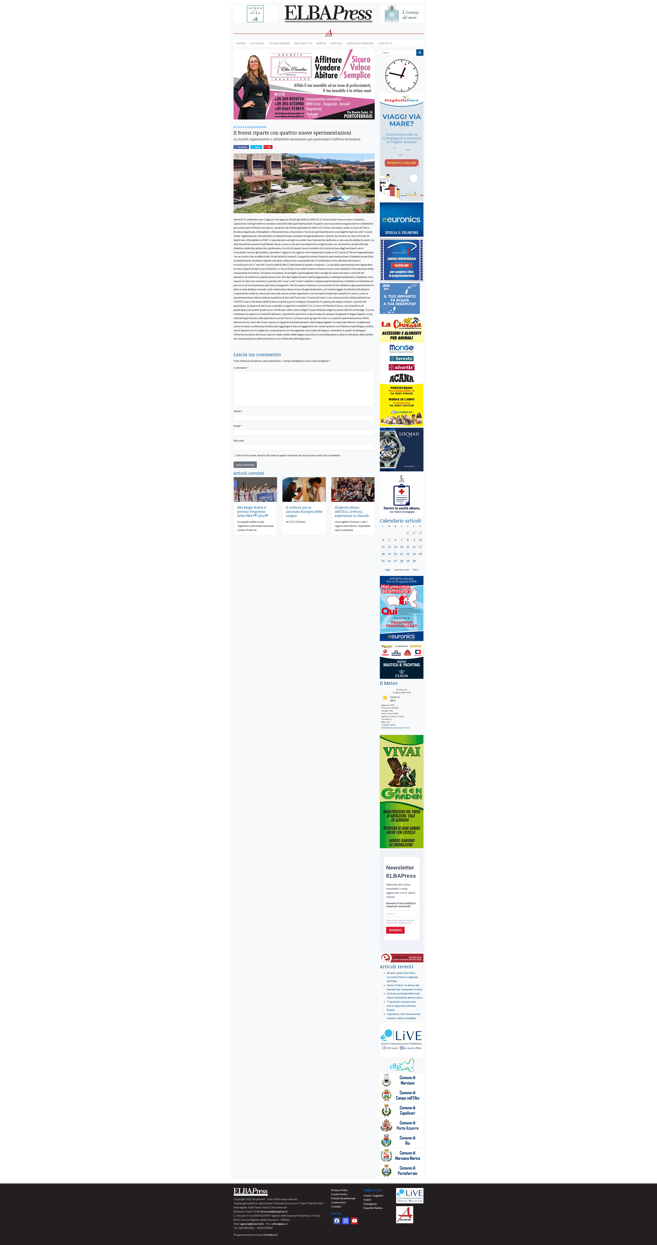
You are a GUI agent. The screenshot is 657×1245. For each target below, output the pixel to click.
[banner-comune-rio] (401, 1140)
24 (420, 553)
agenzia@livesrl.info (252, 1223)
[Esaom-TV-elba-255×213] (401, 661)
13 (395, 546)
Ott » (416, 569)
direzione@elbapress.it (273, 1211)
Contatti (385, 43)
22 (407, 553)
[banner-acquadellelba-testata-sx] (255, 14)
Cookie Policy (339, 1194)
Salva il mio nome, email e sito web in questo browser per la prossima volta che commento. (288, 455)
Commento (241, 367)
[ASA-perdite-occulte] (400, 298)
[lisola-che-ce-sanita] (401, 494)
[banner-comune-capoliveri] (401, 1110)
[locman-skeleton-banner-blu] (401, 449)
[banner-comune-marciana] (401, 1080)
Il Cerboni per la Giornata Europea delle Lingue (304, 511)
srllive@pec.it (279, 1223)
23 (414, 553)
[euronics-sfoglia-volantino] (401, 219)
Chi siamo (257, 43)
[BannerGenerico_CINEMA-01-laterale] (401, 260)
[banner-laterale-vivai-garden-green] (401, 791)
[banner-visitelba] (401, 1065)
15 (407, 546)
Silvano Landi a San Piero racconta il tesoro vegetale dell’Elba (402, 977)
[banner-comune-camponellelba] (401, 1095)
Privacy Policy (339, 1190)
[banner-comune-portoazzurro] (401, 1125)
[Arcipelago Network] (404, 1214)
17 (420, 546)
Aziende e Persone (360, 43)
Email (238, 425)
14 (401, 546)
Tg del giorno (279, 43)
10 (420, 539)
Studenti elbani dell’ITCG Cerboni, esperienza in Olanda (352, 511)
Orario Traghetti (373, 1195)
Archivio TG (303, 43)
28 (401, 560)
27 (395, 560)
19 (389, 553)
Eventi (367, 1199)
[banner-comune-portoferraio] (401, 1171)
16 (414, 546)
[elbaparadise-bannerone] (304, 84)
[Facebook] (336, 1220)
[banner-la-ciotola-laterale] (401, 371)
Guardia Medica (373, 1207)
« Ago (387, 569)
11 (383, 546)
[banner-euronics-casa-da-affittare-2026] (401, 608)
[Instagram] (345, 1220)
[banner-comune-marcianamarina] (401, 1156)
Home (241, 43)
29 (407, 560)
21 (401, 553)
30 (414, 560)
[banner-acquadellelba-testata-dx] (401, 14)
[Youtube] (354, 1220)
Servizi (321, 43)
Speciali (336, 43)
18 (383, 553)
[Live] (409, 1195)
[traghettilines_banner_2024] (401, 147)
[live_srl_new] (401, 1040)
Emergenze (370, 1203)
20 (395, 553)
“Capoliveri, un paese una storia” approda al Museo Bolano (401, 1005)
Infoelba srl (271, 1234)
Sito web (239, 440)
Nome (238, 411)
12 (389, 546)
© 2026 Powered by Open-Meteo (395, 728)
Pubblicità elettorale (343, 1198)
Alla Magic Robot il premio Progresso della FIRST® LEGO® (252, 511)
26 (389, 560)
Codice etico (338, 1202)
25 (383, 560)
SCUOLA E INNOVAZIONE (250, 127)
